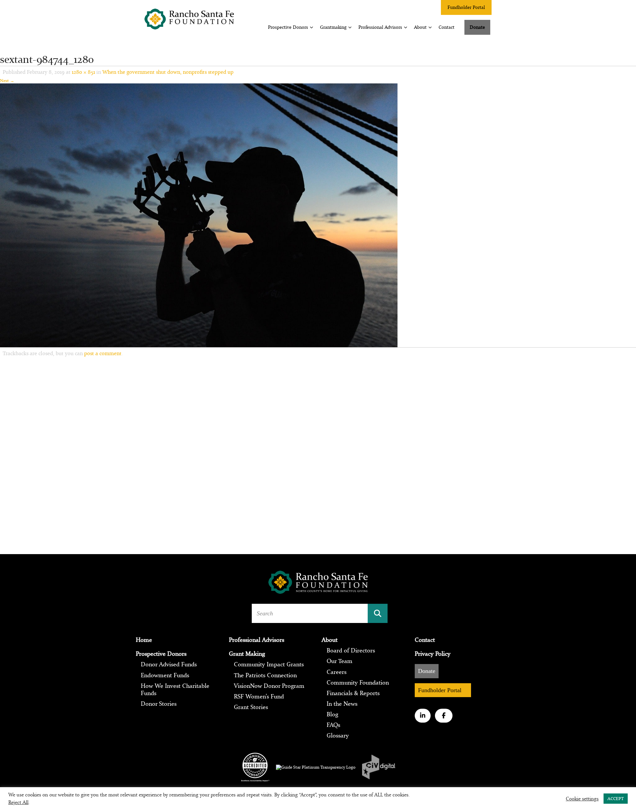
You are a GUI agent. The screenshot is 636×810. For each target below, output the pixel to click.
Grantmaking (333, 27)
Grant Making (247, 653)
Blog (332, 714)
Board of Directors (351, 650)
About (420, 27)
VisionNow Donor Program (269, 686)
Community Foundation (358, 682)
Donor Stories (159, 703)
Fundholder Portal (466, 7)
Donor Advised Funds (169, 664)
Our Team (339, 661)
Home (144, 639)
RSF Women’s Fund (259, 696)
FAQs (333, 725)
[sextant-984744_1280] (199, 214)
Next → (7, 80)
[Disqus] (318, 449)
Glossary (338, 735)
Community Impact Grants (269, 664)
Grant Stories (251, 707)
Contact (446, 27)
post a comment (103, 353)
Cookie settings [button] (582, 799)
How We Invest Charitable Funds (175, 689)
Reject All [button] (18, 802)
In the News (342, 703)
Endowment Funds (165, 675)
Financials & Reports (353, 693)
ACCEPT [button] (616, 798)
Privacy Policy (432, 653)
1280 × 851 (83, 72)
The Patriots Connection (265, 675)
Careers (336, 672)
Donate (477, 27)
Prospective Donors (288, 27)
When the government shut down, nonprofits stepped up (168, 72)
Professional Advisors (380, 27)
